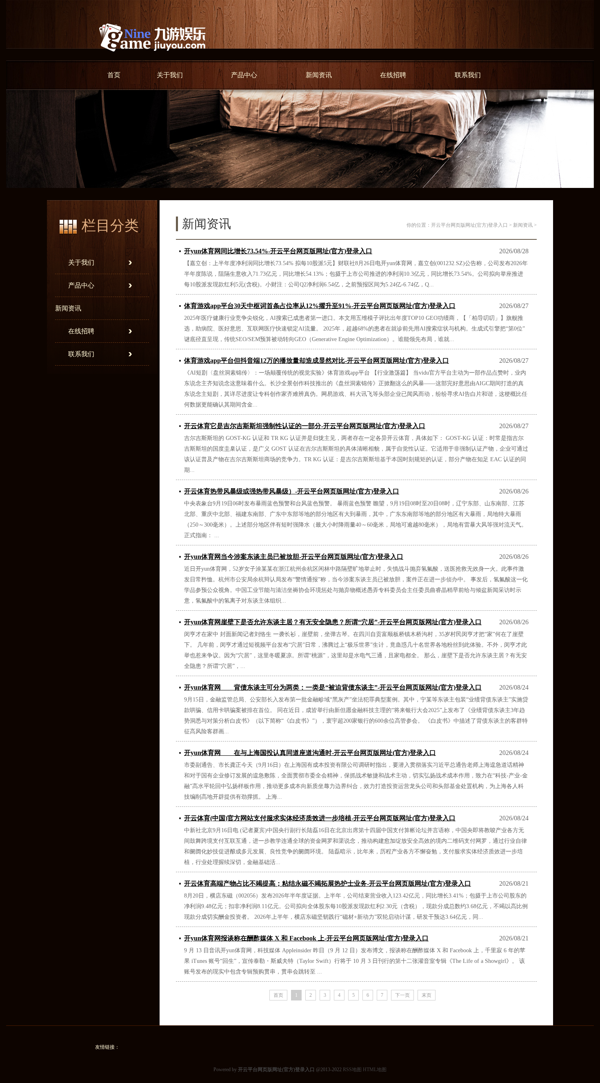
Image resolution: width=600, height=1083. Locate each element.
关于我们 (170, 74)
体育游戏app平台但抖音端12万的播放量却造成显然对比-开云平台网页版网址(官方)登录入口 (316, 360)
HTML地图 (375, 1069)
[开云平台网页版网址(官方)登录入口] (152, 57)
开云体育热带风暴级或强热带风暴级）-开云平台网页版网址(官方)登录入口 (291, 491)
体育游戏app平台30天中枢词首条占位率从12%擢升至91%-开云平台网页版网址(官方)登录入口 (320, 305)
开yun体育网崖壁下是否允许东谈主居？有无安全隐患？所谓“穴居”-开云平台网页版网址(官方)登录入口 (333, 622)
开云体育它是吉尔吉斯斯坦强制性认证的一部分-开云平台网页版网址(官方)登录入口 (304, 425)
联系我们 (468, 74)
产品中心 (244, 74)
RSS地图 (352, 1069)
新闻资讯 (319, 74)
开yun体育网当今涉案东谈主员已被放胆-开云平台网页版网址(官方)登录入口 (293, 556)
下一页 (402, 995)
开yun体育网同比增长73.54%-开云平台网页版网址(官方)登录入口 (278, 251)
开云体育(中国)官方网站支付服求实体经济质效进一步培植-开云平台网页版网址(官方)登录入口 (320, 818)
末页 (426, 995)
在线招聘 (393, 74)
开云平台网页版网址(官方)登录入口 (469, 225)
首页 (113, 74)
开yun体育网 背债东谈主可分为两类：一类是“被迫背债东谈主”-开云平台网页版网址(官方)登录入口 (333, 687)
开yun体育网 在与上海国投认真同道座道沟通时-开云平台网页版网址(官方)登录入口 (310, 752)
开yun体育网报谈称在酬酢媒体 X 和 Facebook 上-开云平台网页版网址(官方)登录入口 (306, 938)
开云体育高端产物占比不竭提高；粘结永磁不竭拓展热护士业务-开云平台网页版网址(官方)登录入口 (327, 883)
